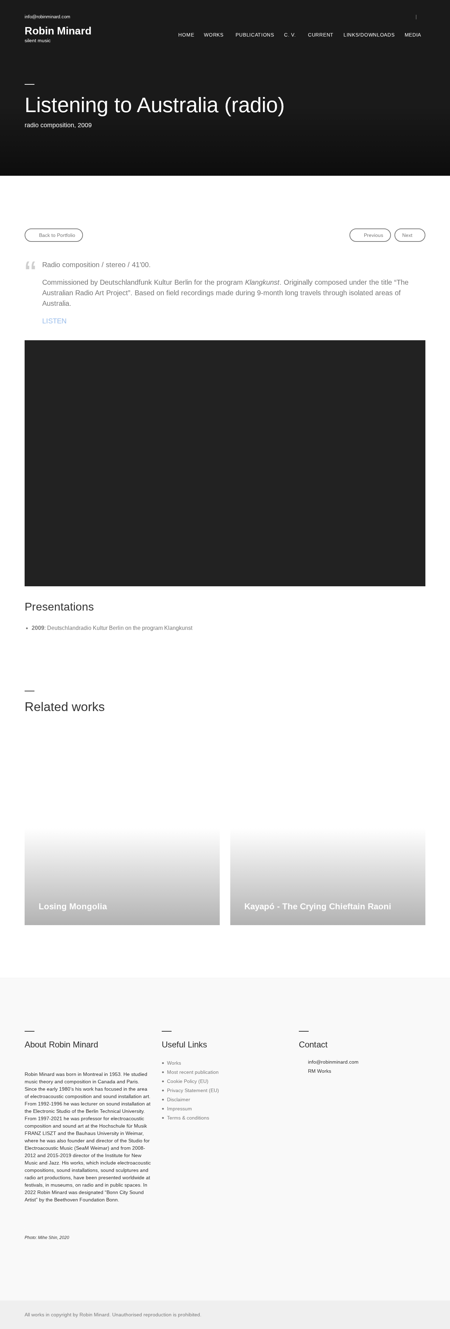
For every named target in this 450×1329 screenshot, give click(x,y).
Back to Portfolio (56, 235)
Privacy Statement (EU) (193, 1090)
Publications (255, 34)
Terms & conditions (188, 1118)
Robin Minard (58, 31)
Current (321, 34)
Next (407, 235)
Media (413, 34)
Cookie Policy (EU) (187, 1081)
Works (214, 34)
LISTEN (54, 321)
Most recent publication (193, 1072)
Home (186, 34)
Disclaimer (178, 1099)
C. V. (290, 34)
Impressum (179, 1108)
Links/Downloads (369, 34)
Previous (372, 235)
